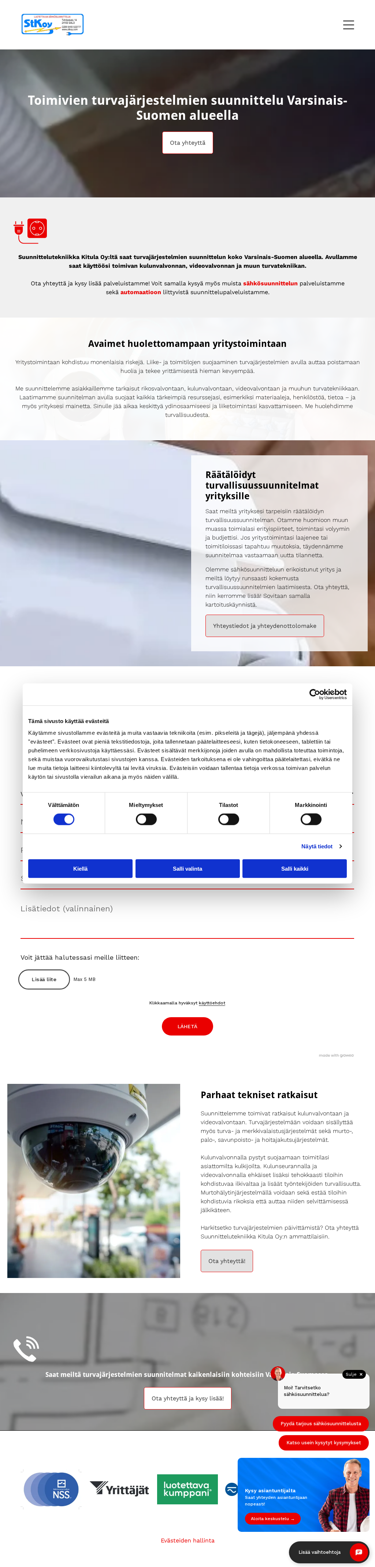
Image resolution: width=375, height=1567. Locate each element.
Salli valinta (187, 868)
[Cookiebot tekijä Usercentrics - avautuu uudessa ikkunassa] (315, 694)
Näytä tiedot (317, 846)
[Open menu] (348, 24)
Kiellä (80, 868)
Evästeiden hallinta (188, 1540)
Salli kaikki (294, 868)
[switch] (146, 819)
